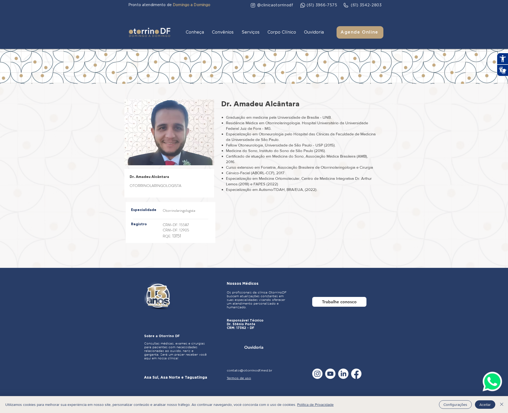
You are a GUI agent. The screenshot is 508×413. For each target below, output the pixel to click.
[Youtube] (330, 374)
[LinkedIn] (343, 374)
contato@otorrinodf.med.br (249, 370)
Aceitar (485, 404)
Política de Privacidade (315, 404)
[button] (195, 32)
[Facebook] (356, 374)
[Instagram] (317, 374)
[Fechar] (501, 404)
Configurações (455, 404)
